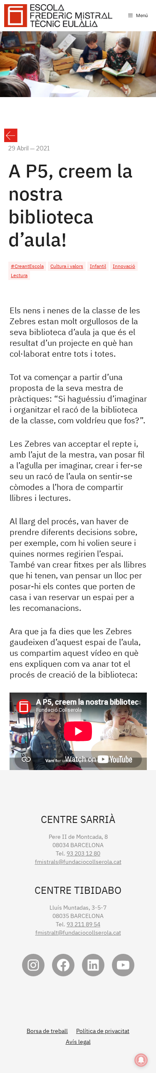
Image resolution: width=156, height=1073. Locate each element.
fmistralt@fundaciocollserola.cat (78, 932)
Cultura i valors (66, 266)
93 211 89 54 (83, 924)
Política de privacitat (102, 1031)
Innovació (124, 266)
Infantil (98, 266)
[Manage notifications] (141, 1060)
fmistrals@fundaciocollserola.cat (78, 861)
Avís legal (78, 1041)
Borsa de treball (47, 1031)
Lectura (19, 275)
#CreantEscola (27, 266)
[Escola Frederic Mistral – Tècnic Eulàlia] (58, 15)
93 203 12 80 (83, 853)
